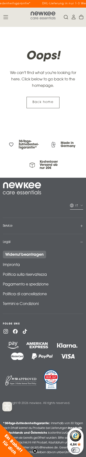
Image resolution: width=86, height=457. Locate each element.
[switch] (75, 450)
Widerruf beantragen (24, 255)
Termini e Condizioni (21, 304)
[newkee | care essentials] (22, 188)
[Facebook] (15, 331)
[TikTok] (25, 331)
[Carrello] (81, 17)
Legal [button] (7, 242)
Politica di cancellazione (25, 294)
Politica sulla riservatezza (25, 275)
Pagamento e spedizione (25, 284)
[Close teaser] (34, 450)
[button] (6, 17)
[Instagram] (6, 331)
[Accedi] (73, 17)
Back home (43, 102)
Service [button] (7, 225)
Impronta (11, 265)
